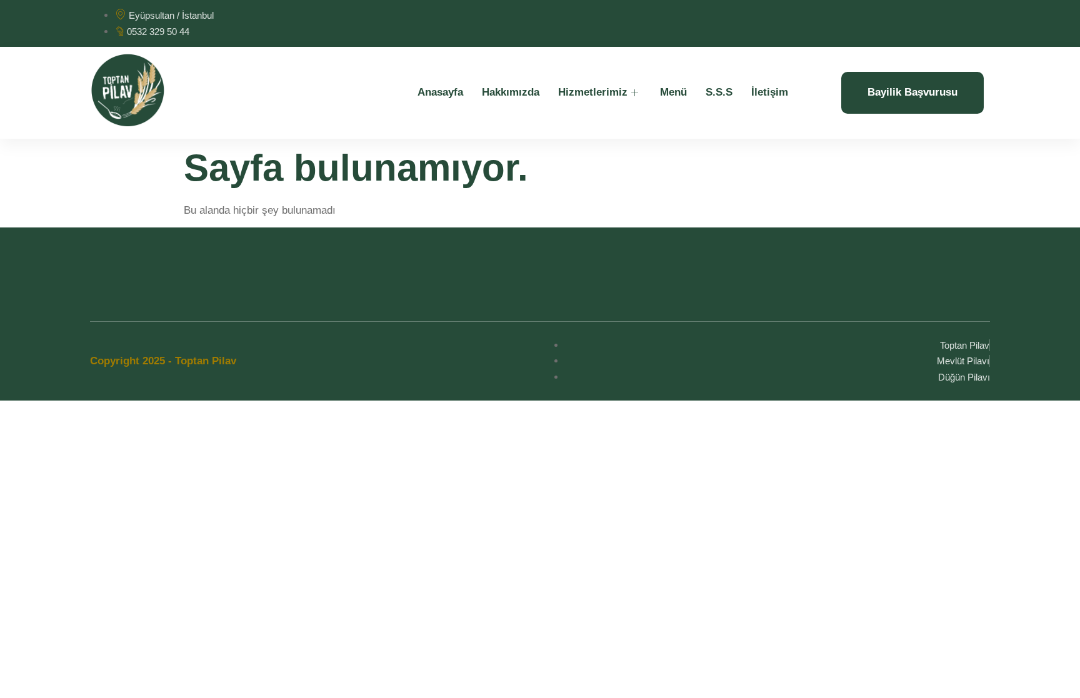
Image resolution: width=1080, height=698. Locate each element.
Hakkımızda (510, 92)
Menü (673, 92)
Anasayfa (440, 92)
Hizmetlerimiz (593, 92)
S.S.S (719, 92)
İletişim (769, 92)
